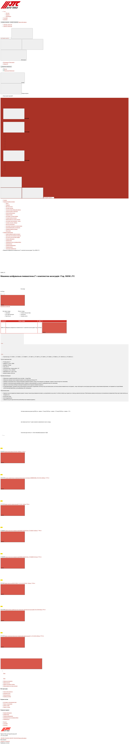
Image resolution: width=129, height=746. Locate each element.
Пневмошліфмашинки (11, 245)
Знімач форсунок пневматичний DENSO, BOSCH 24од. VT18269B (19, 556)
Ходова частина (9, 135)
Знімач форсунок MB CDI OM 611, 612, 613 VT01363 (16, 583)
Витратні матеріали (7, 171)
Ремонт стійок (6, 705)
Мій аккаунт (23, 59)
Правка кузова (9, 141)
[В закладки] (11, 261)
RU (6, 69)
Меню (24, 107)
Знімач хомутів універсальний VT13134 (13, 504)
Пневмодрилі (9, 240)
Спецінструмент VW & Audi (12, 138)
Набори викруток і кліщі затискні (13, 166)
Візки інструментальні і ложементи (13, 170)
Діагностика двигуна (8, 691)
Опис (2, 343)
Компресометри (6, 695)
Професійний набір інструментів (13, 162)
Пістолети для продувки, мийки (13, 237)
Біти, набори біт (9, 168)
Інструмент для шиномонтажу (10, 702)
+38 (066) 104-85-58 (5, 22)
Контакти (5, 19)
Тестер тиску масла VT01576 (11, 451)
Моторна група (9, 133)
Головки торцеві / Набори (11, 163)
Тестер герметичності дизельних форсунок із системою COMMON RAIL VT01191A (23, 477)
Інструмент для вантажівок (12, 143)
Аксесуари (8, 230)
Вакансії (8, 14)
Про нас (7, 13)
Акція (4, 173)
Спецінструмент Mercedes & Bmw (13, 136)
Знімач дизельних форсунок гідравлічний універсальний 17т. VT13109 (20, 636)
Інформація (8, 16)
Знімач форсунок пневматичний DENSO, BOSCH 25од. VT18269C (19, 530)
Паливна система (7, 696)
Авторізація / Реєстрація (8, 62)
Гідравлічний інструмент (11, 144)
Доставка (5, 18)
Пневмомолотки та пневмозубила (13, 242)
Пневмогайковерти (10, 239)
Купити (2, 304)
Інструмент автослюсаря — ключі (13, 165)
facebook (3, 741)
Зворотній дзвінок (23, 22)
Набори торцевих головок (9, 684)
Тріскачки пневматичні (11, 248)
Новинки (5, 174)
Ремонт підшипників (7, 703)
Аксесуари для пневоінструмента (13, 235)
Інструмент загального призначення (14, 146)
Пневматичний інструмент (12, 147)
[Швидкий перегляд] (35, 462)
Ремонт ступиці (6, 707)
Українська (9, 66)
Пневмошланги (9, 247)
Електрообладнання (10, 139)
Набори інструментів (7, 681)
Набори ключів (6, 682)
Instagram (7, 741)
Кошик (22, 82)
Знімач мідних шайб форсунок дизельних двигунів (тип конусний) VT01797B (22, 609)
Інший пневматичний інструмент (13, 234)
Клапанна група (6, 693)
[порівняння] (11, 446)
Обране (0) (5, 64)
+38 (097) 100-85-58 (14, 22)
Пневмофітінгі (9, 243)
